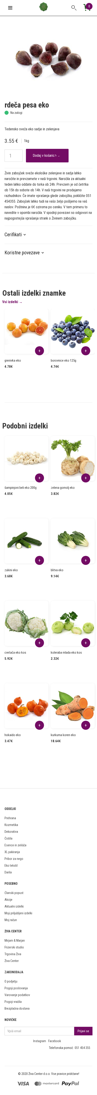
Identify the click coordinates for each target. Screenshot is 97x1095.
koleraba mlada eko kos (66, 652)
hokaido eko (13, 735)
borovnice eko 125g (63, 360)
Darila (8, 872)
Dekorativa (11, 831)
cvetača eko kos (15, 652)
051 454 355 (82, 1048)
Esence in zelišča (15, 845)
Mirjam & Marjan (15, 940)
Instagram (39, 1041)
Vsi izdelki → (12, 302)
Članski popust (14, 893)
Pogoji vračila (13, 1002)
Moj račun (11, 920)
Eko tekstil (11, 865)
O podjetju (11, 981)
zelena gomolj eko (63, 488)
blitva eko (57, 570)
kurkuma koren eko (63, 735)
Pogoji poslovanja (16, 988)
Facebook (54, 1041)
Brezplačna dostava (17, 1008)
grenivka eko (13, 360)
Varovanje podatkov (17, 995)
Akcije (8, 899)
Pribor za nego (14, 859)
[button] (18, 234)
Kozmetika (11, 825)
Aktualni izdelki (14, 906)
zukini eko (11, 570)
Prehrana (10, 818)
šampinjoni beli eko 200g (21, 488)
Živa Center (12, 961)
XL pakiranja (12, 852)
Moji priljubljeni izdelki (18, 913)
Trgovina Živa (13, 954)
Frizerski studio (14, 947)
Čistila (8, 838)
